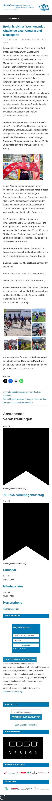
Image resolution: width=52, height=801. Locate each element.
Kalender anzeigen (11, 609)
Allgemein (26, 39)
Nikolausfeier (13, 586)
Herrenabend (13, 602)
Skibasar (9, 570)
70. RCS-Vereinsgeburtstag (23, 495)
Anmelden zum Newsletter (26, 717)
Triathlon (35, 39)
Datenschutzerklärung (12, 691)
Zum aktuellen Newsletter (26, 725)
